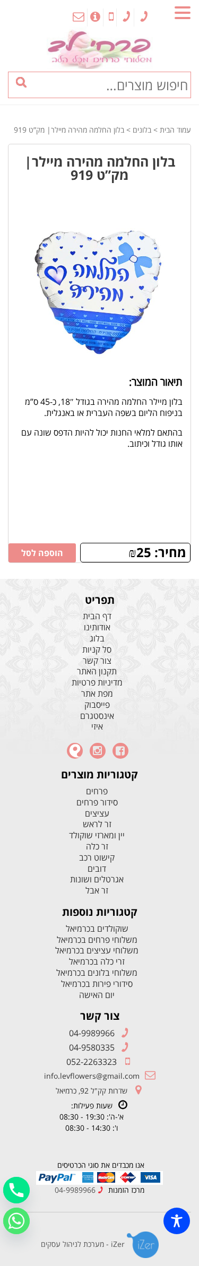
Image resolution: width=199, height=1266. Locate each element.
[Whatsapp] (16, 1221)
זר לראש (97, 824)
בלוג (97, 638)
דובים (97, 868)
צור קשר (97, 660)
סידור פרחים (97, 802)
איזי (97, 726)
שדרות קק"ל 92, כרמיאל (91, 1091)
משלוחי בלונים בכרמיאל (96, 972)
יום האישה (97, 995)
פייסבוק (97, 704)
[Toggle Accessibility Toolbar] (176, 1221)
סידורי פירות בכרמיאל (97, 984)
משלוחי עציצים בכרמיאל (97, 950)
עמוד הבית (175, 130)
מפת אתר (97, 693)
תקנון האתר (97, 671)
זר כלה (97, 846)
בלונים (142, 130)
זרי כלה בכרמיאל (97, 961)
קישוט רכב (97, 857)
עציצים (97, 813)
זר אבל (96, 890)
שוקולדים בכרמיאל (97, 928)
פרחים (97, 791)
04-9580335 (92, 1047)
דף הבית (97, 616)
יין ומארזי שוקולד (97, 835)
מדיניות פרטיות (97, 682)
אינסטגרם (97, 716)
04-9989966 (92, 1033)
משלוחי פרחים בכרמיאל (97, 940)
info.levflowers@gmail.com (92, 1076)
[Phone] (16, 1190)
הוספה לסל (42, 553)
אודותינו (97, 627)
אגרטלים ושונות (97, 879)
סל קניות (96, 649)
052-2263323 (91, 1062)
